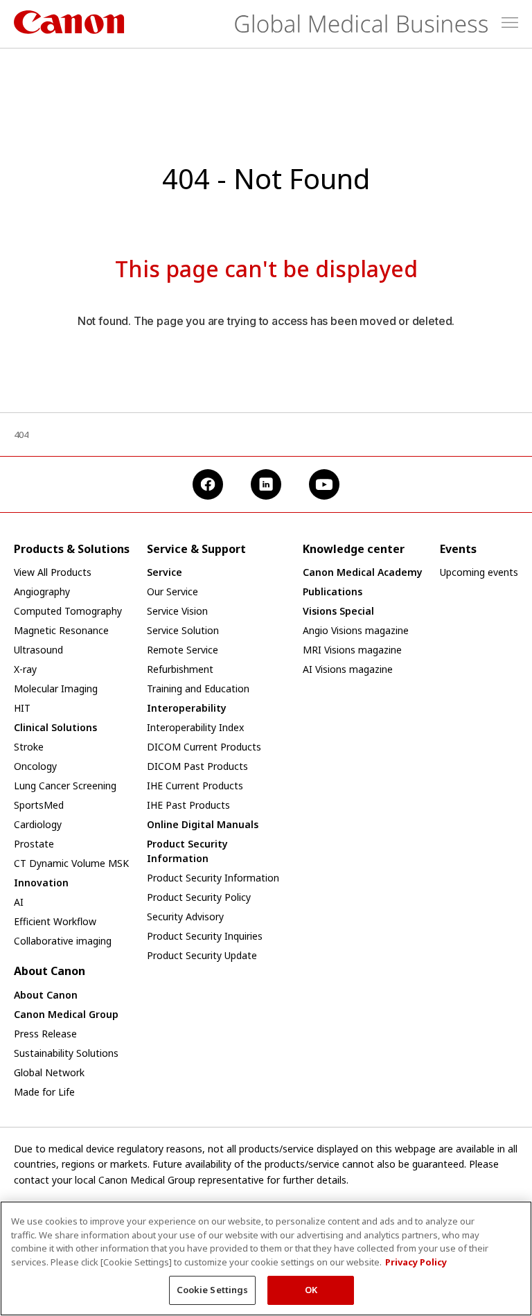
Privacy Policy (416, 1262)
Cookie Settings (213, 1289)
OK (311, 1289)
